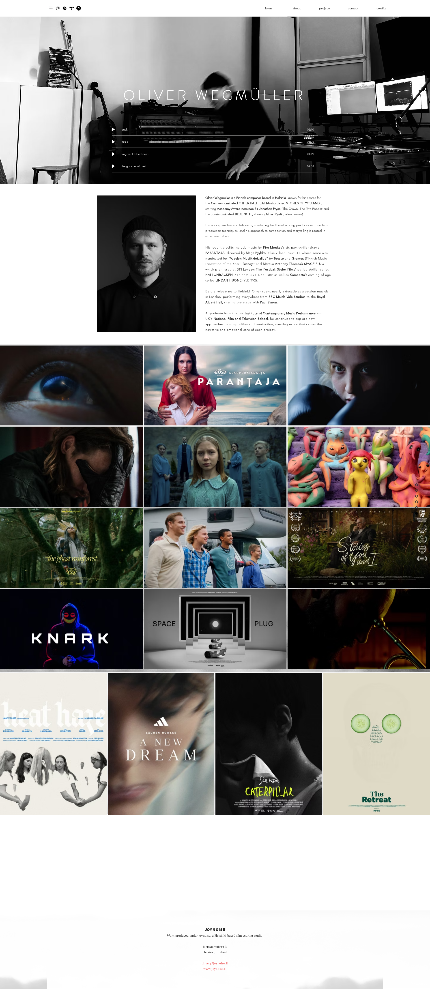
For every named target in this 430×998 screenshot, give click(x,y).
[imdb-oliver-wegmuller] (51, 8)
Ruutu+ (293, 253)
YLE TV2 (250, 280)
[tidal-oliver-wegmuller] (71, 8)
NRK (261, 275)
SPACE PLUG (314, 264)
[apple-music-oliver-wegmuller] (78, 8)
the (277, 313)
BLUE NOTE (243, 214)
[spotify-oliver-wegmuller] (64, 8)
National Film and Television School (241, 319)
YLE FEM (241, 275)
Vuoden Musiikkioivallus (248, 258)
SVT (253, 275)
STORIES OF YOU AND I (303, 203)
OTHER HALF (248, 203)
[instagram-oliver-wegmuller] (58, 8)
